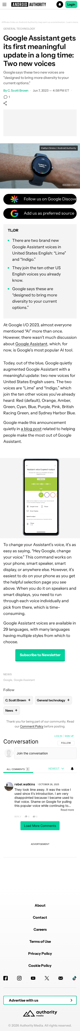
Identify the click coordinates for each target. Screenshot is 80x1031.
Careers (40, 929)
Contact (40, 917)
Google (7, 680)
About (40, 905)
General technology (19, 28)
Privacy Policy (40, 953)
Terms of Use (40, 941)
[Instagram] (19, 978)
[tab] (18, 769)
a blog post (31, 428)
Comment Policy (31, 726)
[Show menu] (4, 4)
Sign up (69, 736)
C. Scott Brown (18, 90)
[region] (40, 809)
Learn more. (72, 22)
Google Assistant (31, 343)
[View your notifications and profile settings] (72, 768)
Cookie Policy (40, 965)
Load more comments (40, 826)
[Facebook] (5, 978)
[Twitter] (47, 978)
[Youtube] (33, 978)
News (7, 674)
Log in (58, 736)
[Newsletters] (60, 978)
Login (71, 4)
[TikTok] (74, 978)
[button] (40, 4)
